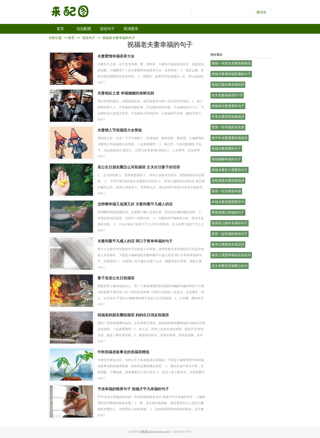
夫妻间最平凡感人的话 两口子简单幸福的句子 (135, 241)
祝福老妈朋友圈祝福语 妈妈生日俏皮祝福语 (133, 315)
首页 (60, 29)
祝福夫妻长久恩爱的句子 (230, 170)
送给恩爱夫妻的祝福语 (228, 180)
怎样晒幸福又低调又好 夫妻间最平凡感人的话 (135, 204)
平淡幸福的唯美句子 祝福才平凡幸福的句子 (133, 389)
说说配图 (83, 29)
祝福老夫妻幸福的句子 (119, 38)
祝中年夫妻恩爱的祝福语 (230, 138)
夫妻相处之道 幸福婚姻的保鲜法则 (126, 93)
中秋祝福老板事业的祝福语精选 (123, 352)
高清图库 (130, 29)
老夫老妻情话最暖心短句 (230, 265)
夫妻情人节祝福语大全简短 (120, 130)
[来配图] (70, 12)
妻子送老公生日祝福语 (116, 278)
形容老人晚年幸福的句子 (230, 223)
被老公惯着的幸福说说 (228, 244)
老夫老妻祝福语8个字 (227, 95)
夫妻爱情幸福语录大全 (116, 56)
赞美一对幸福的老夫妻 (228, 127)
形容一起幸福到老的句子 (230, 234)
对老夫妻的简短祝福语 (228, 116)
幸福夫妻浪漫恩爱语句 (228, 202)
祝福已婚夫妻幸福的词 (228, 84)
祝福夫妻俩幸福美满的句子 (231, 74)
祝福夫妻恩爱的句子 (226, 148)
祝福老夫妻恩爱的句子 (228, 106)
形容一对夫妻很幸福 (226, 191)
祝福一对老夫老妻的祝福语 (231, 63)
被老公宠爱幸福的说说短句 (231, 255)
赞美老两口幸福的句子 (228, 212)
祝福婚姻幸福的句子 (226, 159)
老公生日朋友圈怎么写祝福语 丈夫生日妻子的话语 (139, 167)
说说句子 (107, 29)
